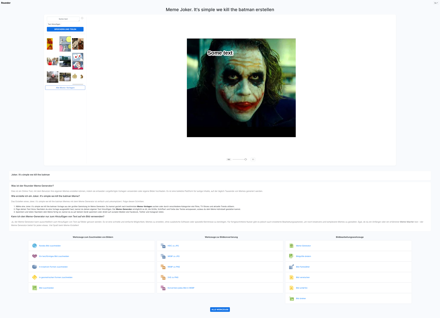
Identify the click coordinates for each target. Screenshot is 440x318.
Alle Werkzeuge (220, 309)
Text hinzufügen (54, 24)
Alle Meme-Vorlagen (65, 88)
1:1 (253, 159)
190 (228, 159)
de (435, 3)
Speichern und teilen (65, 29)
